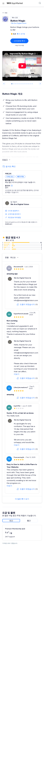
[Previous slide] (4, 83)
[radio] (11, 520)
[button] (12, 186)
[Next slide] (40, 83)
